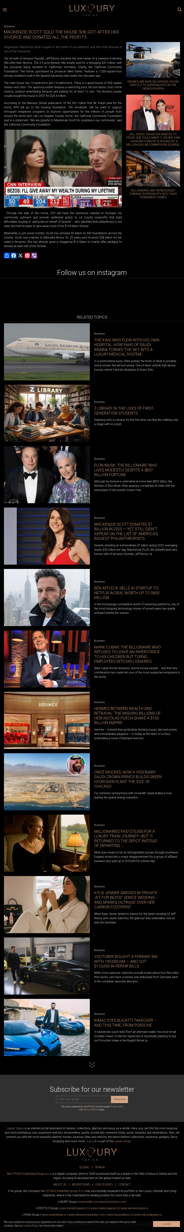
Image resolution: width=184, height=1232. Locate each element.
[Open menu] (5, 10)
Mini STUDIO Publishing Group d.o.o (29, 1173)
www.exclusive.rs (134, 1208)
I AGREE (166, 1224)
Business (9, 26)
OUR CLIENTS (104, 1184)
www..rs (87, 1201)
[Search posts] (180, 10)
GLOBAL (84, 1167)
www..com (112, 1201)
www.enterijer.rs (54, 1214)
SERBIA (100, 1167)
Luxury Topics (15, 1128)
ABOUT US (59, 1184)
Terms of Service (91, 1109)
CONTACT (124, 1184)
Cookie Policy (31, 1225)
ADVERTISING (81, 1184)
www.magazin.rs (74, 1208)
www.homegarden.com (86, 1214)
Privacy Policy (116, 1106)
